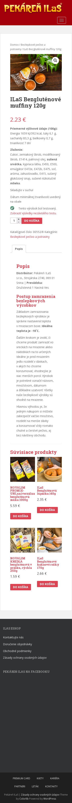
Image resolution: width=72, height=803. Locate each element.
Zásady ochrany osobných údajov (25, 657)
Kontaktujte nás (13, 637)
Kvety (40, 778)
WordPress (49, 798)
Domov (14, 44)
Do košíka (31, 221)
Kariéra (54, 778)
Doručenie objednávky (17, 644)
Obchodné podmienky (17, 651)
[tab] (19, 249)
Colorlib (24, 798)
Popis (19, 249)
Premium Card (21, 778)
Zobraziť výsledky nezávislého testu (33, 213)
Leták (35, 786)
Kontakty (51, 786)
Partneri (19, 786)
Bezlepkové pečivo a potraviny (30, 237)
